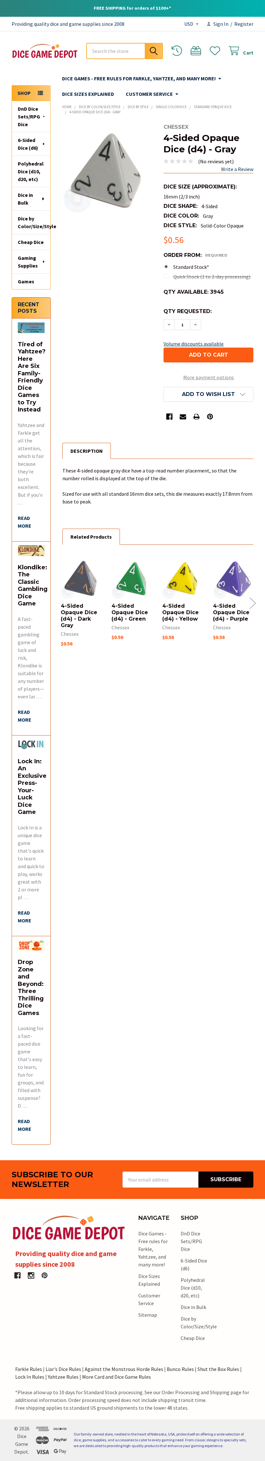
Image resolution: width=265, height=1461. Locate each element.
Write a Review (237, 169)
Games (26, 281)
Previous (63, 603)
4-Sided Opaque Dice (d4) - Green (129, 612)
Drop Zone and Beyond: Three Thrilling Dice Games (31, 988)
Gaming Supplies (28, 262)
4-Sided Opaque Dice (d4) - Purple (231, 612)
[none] (107, 169)
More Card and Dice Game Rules (116, 1377)
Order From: (195, 255)
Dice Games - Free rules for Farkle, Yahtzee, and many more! (139, 78)
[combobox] (124, 51)
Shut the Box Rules (218, 1369)
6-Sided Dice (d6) (28, 144)
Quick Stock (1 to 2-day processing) (211, 276)
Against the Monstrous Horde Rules (124, 1369)
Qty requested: (188, 311)
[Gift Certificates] (197, 51)
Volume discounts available (194, 343)
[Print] (196, 416)
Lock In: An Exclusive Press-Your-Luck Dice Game (32, 787)
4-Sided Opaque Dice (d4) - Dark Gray (79, 615)
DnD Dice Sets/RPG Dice (29, 116)
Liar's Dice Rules (63, 1369)
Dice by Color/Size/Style (34, 222)
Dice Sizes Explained (88, 94)
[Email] (183, 416)
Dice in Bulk (25, 199)
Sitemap (147, 1315)
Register (243, 24)
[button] (208, 394)
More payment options (208, 377)
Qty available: (194, 292)
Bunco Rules (180, 1369)
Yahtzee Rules (63, 1377)
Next (252, 603)
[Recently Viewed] (178, 51)
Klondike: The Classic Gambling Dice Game (33, 585)
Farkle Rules (28, 1369)
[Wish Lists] (216, 51)
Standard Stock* (191, 267)
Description (86, 451)
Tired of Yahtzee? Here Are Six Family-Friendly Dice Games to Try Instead (32, 377)
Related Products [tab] (91, 536)
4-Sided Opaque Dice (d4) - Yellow (180, 612)
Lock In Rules (29, 1377)
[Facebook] (169, 416)
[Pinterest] (210, 416)
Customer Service (149, 94)
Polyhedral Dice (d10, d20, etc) (31, 171)
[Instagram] (31, 1275)
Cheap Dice (31, 242)
